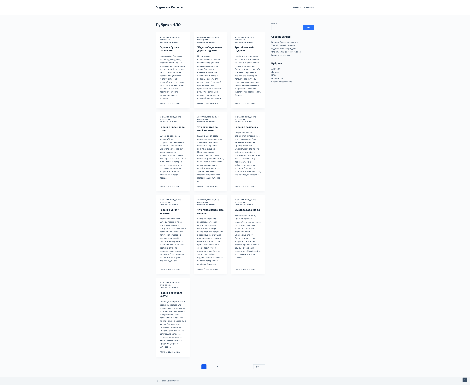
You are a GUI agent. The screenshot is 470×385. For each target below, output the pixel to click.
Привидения (309, 7)
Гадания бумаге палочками (284, 42)
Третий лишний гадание (283, 45)
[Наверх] (465, 380)
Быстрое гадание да (247, 209)
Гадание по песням (246, 127)
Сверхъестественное (169, 42)
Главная (296, 7)
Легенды (173, 37)
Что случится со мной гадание (286, 52)
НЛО (179, 37)
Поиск (274, 23)
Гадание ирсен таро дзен (283, 48)
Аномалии (164, 37)
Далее (258, 367)
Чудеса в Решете (169, 7)
